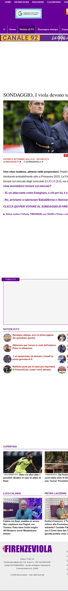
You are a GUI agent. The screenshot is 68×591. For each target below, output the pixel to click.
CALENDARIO (54, 2)
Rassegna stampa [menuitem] (48, 29)
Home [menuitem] (12, 29)
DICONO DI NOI (21, 2)
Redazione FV (12, 162)
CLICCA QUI (52, 181)
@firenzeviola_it (34, 162)
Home (8, 2)
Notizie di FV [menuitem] (27, 29)
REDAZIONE (38, 2)
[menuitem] (4, 29)
